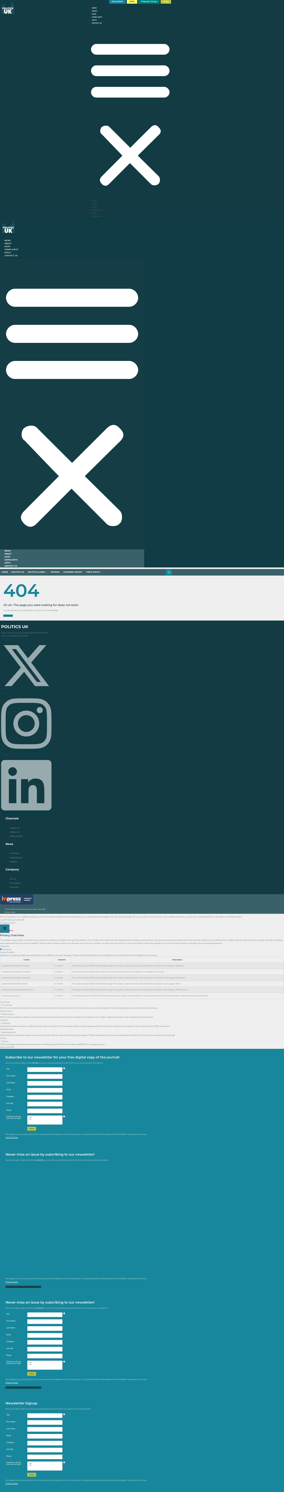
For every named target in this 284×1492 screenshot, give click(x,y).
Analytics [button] (4, 1020)
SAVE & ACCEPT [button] (7, 1047)
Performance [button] (6, 1011)
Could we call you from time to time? (13, 1117)
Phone (8, 1110)
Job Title (10, 1103)
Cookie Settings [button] (7, 920)
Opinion (55, 572)
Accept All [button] (19, 920)
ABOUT (94, 11)
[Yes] (45, 1117)
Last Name (11, 1083)
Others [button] (3, 1038)
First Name (11, 1076)
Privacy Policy (12, 1137)
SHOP (94, 14)
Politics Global (36, 572)
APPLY (94, 20)
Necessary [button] (4, 946)
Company (10, 1096)
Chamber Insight (72, 572)
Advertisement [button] (7, 1029)
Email (9, 1089)
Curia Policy (93, 572)
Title (8, 1069)
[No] (45, 1119)
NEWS (94, 8)
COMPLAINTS (97, 17)
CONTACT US (97, 23)
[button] (130, 112)
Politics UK (18, 572)
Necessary (6, 949)
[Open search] (169, 572)
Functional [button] (5, 1002)
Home (5, 572)
